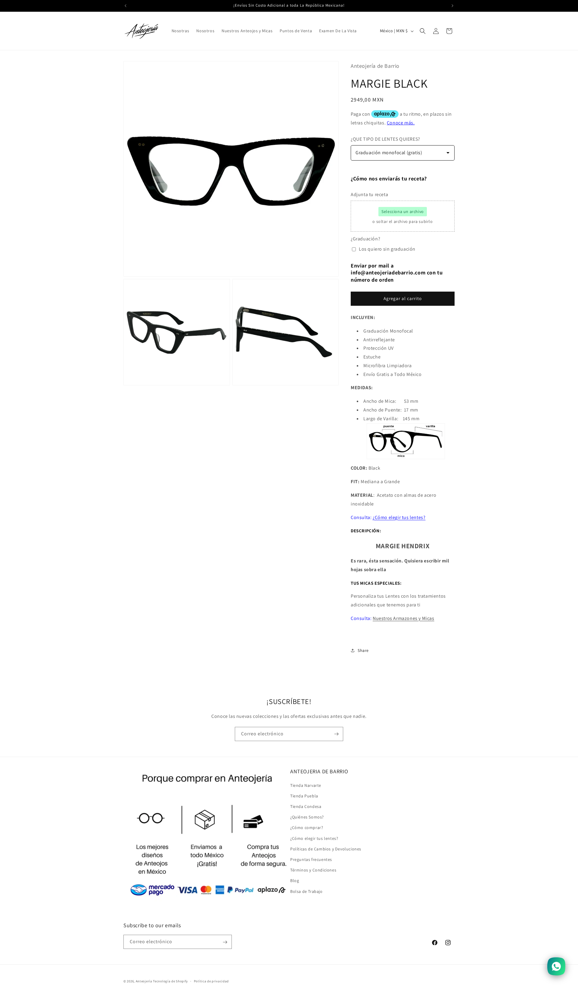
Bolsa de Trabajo (306, 891)
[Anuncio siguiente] (452, 5)
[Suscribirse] (336, 734)
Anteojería (144, 981)
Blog (294, 880)
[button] (422, 31)
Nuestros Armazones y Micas (403, 618)
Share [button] (363, 650)
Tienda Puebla (304, 795)
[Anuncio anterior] (125, 5)
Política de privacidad (211, 981)
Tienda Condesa (305, 806)
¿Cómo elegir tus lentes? (314, 838)
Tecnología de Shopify (170, 981)
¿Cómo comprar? (306, 827)
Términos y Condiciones (313, 870)
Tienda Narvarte (305, 785)
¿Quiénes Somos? (307, 817)
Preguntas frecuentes (311, 859)
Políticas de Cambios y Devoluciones (325, 848)
